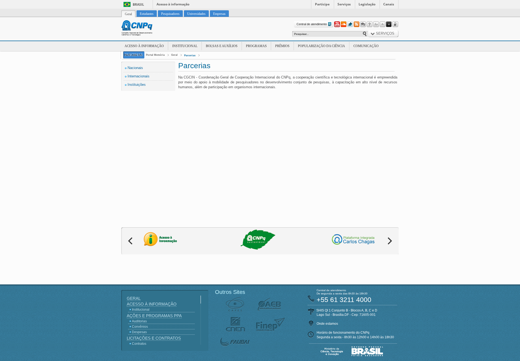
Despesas (139, 332)
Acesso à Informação (144, 46)
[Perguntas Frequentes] (369, 24)
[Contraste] (389, 24)
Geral (174, 55)
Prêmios (282, 46)
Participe (322, 4)
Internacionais (139, 76)
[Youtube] (337, 24)
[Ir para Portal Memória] (143, 28)
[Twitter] (350, 24)
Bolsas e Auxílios (222, 46)
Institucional (184, 46)
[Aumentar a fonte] (376, 24)
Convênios (140, 327)
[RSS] (356, 24)
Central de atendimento (312, 24)
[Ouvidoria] (363, 24)
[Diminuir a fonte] (382, 24)
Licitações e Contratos (154, 338)
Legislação (367, 4)
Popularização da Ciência (321, 46)
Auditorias (139, 321)
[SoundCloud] (343, 24)
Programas (256, 46)
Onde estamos (327, 324)
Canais (388, 4)
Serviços (344, 4)
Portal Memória (155, 55)
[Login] (395, 24)
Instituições (137, 85)
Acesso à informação (173, 4)
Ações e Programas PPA (154, 315)
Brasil (138, 4)
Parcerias (190, 55)
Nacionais (135, 68)
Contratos (139, 344)
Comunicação (366, 46)
